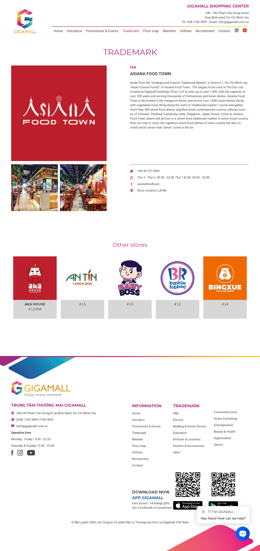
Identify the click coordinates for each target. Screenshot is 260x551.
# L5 (82, 304)
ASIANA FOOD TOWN (150, 73)
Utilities (186, 31)
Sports (218, 444)
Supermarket (222, 438)
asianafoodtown (148, 184)
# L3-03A (34, 309)
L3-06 (162, 190)
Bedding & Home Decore (189, 426)
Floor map (151, 31)
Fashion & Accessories (188, 446)
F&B (133, 67)
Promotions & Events (102, 31)
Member (169, 31)
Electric (178, 420)
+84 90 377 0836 (148, 171)
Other (176, 452)
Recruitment (205, 31)
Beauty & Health (224, 431)
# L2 (177, 304)
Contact (224, 31)
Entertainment (223, 425)
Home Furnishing (225, 418)
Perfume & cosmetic (187, 439)
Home (58, 31)
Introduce (74, 31)
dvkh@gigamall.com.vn (32, 426)
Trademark (130, 31)
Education (180, 433)
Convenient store (225, 412)
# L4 (225, 304)
